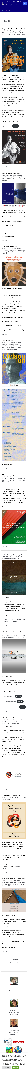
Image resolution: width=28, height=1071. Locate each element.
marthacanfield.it (14, 1014)
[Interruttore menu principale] (25, 3)
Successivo (14, 965)
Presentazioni (17, 347)
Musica (11, 347)
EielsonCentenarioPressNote (8, 696)
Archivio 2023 (5, 797)
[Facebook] (2, 10)
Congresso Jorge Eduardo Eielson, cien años (14, 29)
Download (15, 126)
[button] (10, 10)
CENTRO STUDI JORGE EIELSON (13, 1)
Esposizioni (13, 175)
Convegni (12, 31)
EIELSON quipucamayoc (8, 475)
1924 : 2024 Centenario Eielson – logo (12, 718)
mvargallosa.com (14, 1034)
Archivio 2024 (5, 31)
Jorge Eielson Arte (19, 32)
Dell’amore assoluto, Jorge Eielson (11, 795)
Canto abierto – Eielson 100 (9, 246)
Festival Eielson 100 (7, 340)
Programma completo (6, 126)
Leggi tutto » (5, 167)
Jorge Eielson (10, 32)
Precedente (14, 959)
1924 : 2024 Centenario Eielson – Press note (14, 632)
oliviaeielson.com (14, 992)
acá (13, 464)
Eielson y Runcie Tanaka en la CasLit (12, 173)
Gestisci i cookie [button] (6, 1067)
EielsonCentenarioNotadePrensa (9, 701)
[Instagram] (6, 10)
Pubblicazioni (13, 797)
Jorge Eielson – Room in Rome (10, 553)
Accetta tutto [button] (15, 1067)
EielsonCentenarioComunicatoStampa (10, 707)
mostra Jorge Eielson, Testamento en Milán (13, 878)
